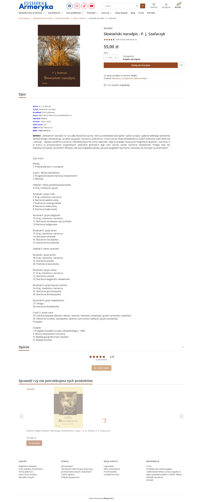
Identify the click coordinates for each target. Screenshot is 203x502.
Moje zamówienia (112, 469)
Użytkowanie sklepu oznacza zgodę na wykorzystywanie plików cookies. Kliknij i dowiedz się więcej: (164, 474)
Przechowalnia (110, 471)
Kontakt (149, 480)
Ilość (106, 52)
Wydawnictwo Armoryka (42, 18)
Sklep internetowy (100, 498)
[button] (142, 6)
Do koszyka (34, 443)
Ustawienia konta (111, 474)
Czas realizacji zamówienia (31, 469)
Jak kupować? (67, 466)
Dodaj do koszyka (140, 65)
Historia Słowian (79, 18)
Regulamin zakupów (28, 466)
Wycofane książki (26, 477)
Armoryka (108, 28)
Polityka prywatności (70, 477)
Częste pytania (67, 474)
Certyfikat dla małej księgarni (159, 469)
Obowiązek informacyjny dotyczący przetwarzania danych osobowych (77, 470)
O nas (148, 466)
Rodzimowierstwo (62, 18)
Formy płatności (26, 471)
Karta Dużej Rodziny (28, 474)
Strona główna (24, 18)
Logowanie (109, 466)
